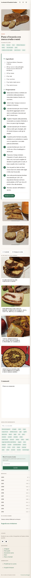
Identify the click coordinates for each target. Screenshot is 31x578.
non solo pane (10, 47)
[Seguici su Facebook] (2, 541)
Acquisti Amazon (9, 567)
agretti (25, 431)
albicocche (4, 434)
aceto (19, 429)
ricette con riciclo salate (7, 50)
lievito (3, 47)
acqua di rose (5, 431)
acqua (24, 429)
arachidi (9, 444)
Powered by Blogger (25, 574)
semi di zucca (17, 50)
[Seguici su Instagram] (6, 541)
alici (19, 434)
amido (21, 436)
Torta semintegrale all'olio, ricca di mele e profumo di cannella (11, 340)
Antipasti (6, 549)
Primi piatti (7, 551)
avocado (13, 449)
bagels (11, 452)
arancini (3, 447)
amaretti (10, 436)
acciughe (14, 429)
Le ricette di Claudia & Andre (9, 2)
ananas (17, 439)
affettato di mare (13, 431)
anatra (22, 439)
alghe (15, 434)
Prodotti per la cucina (10, 564)
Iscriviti (15, 468)
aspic (3, 449)
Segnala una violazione (9, 523)
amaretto (16, 436)
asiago (18, 447)
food (13, 45)
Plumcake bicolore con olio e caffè (10, 280)
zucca (23, 50)
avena (7, 449)
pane (16, 47)
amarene (4, 436)
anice (24, 442)
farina (3, 45)
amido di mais (5, 439)
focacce (8, 45)
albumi (10, 434)
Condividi (6, 252)
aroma (8, 447)
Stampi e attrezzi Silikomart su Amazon (10, 519)
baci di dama (4, 452)
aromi (13, 447)
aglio (20, 431)
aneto (27, 439)
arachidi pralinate (17, 444)
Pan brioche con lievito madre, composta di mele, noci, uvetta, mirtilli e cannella (15, 310)
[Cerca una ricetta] (19, 2)
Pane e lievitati (8, 557)
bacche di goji (26, 449)
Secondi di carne (9, 553)
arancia (24, 444)
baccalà (18, 449)
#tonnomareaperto (6, 429)
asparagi (24, 447)
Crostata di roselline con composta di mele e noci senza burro (11, 370)
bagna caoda (17, 452)
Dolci (5, 555)
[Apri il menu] (26, 2)
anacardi (12, 439)
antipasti (4, 444)
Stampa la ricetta (9, 195)
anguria (19, 442)
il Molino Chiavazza (21, 45)
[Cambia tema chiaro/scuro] (23, 2)
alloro (23, 434)
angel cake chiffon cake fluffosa (9, 442)
